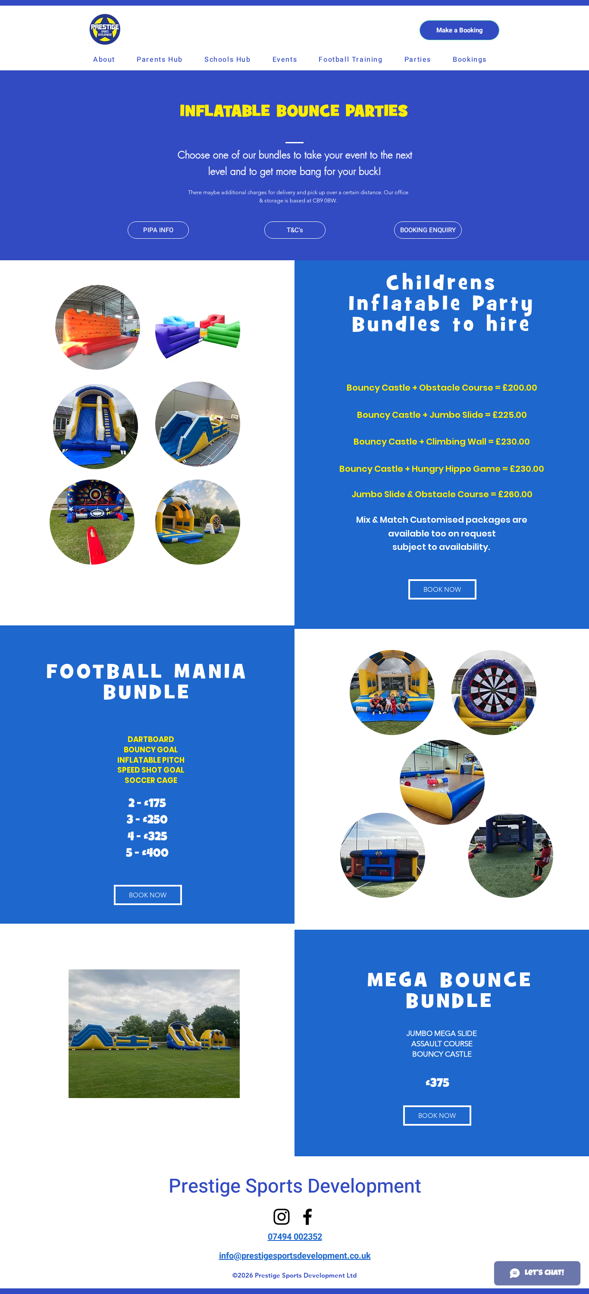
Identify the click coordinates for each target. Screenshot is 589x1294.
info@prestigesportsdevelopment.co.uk (295, 1256)
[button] (160, 60)
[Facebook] (307, 1217)
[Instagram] (281, 1217)
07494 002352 (295, 1237)
